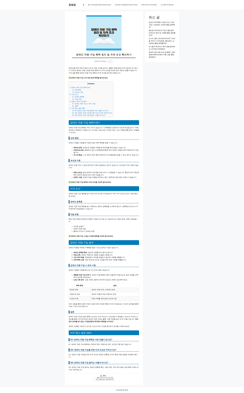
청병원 (72, 4)
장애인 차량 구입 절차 (78, 101)
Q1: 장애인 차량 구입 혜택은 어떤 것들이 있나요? (90, 111)
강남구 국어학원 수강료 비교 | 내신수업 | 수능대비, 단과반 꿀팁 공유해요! (162, 24)
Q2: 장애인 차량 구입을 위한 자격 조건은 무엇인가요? (92, 113)
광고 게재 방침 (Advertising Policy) (99, 5)
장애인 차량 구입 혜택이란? (80, 87)
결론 (75, 106)
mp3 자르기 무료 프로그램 (105, 377)
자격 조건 (74, 94)
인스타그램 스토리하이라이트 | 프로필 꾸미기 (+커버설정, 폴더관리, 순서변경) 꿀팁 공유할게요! (162, 40)
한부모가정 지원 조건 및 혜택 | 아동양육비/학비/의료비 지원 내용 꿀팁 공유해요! (162, 54)
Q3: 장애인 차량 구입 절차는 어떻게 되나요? (89, 115)
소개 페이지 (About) (167, 5)
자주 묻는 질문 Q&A (77, 108)
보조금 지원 (77, 92)
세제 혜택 (76, 90)
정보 (104, 375)
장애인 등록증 (78, 97)
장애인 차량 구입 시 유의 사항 (83, 104)
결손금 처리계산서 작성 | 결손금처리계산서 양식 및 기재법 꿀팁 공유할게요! (162, 32)
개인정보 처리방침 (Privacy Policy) (126, 5)
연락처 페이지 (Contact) (149, 5)
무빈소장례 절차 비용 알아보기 (105, 379)
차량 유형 (77, 99)
